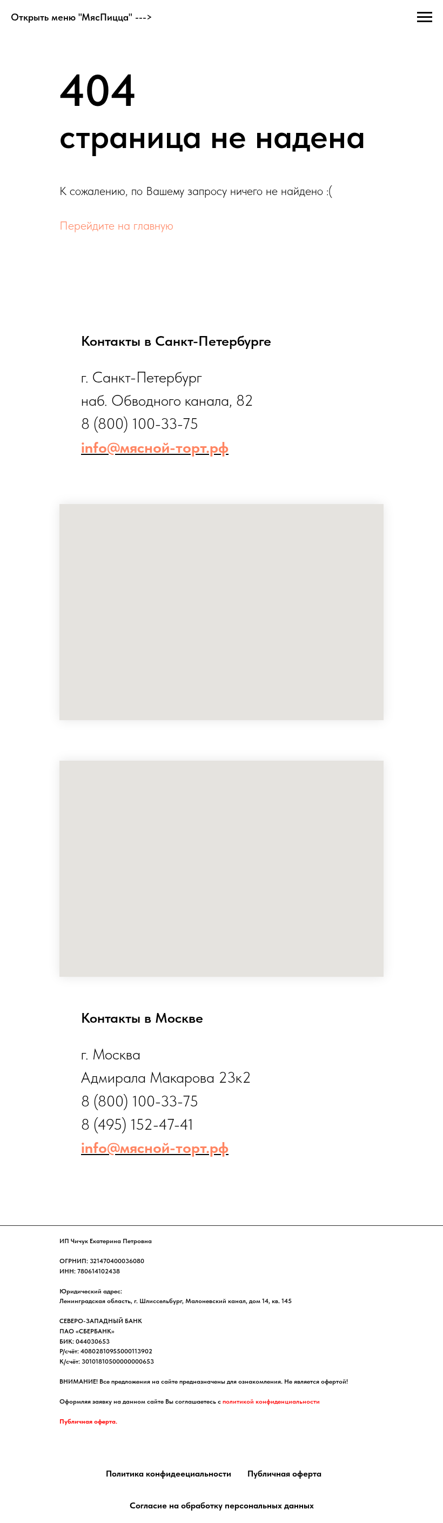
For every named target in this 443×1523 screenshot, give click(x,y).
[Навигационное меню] (424, 17)
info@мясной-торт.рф (155, 447)
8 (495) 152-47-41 (137, 1124)
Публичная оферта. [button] (88, 1421)
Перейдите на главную (116, 225)
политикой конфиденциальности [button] (271, 1401)
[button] (168, 1474)
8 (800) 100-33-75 (139, 423)
